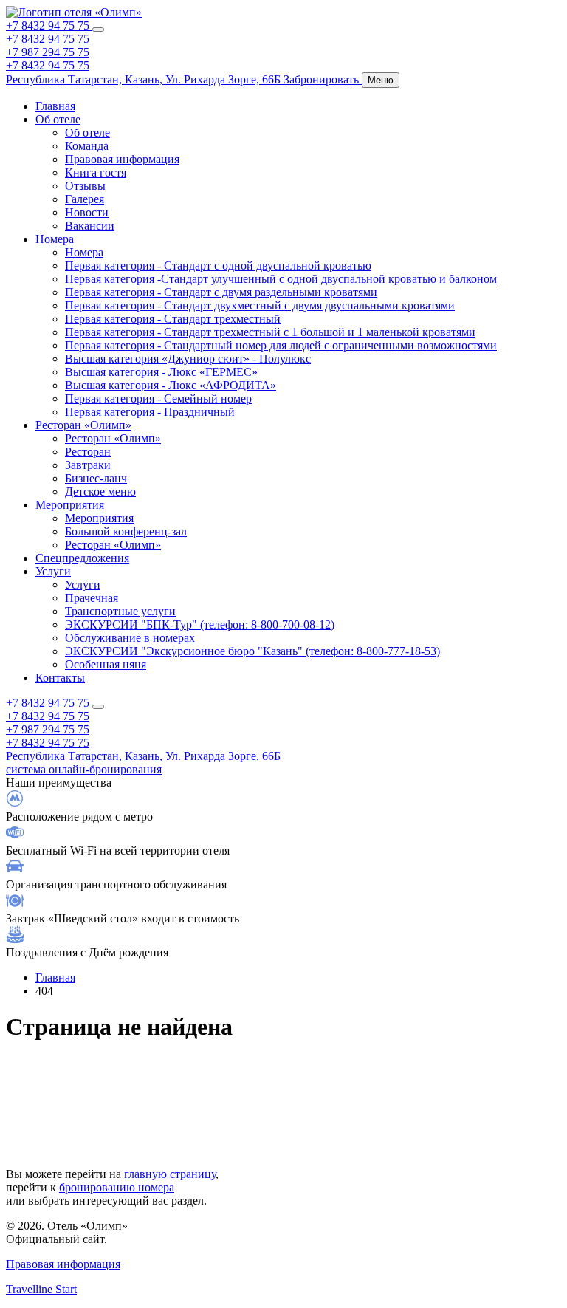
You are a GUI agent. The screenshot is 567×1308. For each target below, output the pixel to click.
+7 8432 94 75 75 (49, 25)
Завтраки (88, 465)
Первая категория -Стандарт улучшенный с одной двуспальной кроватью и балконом (281, 279)
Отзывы (85, 185)
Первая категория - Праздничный (150, 411)
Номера (54, 239)
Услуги (53, 571)
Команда (87, 146)
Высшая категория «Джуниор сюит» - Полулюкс (188, 358)
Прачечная (91, 598)
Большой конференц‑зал (126, 531)
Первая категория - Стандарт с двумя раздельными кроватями (221, 292)
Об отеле (57, 119)
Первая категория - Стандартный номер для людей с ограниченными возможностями (281, 345)
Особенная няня (105, 664)
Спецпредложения (82, 558)
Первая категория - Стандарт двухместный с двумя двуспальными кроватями (260, 305)
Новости (87, 212)
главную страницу (170, 1174)
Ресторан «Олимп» (83, 425)
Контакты (60, 677)
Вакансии (89, 225)
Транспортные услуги (120, 611)
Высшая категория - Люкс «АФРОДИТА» (170, 385)
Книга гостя (95, 172)
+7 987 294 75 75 (47, 52)
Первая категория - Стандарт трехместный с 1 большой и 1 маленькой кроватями (270, 332)
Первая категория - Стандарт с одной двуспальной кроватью (218, 265)
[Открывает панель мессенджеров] (98, 29)
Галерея (84, 199)
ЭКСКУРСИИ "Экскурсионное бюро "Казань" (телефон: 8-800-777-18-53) (252, 651)
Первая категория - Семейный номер (158, 398)
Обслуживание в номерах (130, 637)
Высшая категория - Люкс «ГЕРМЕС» (161, 372)
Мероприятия (69, 505)
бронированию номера (116, 1187)
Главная (55, 106)
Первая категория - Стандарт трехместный (173, 318)
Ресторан (88, 451)
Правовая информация (122, 159)
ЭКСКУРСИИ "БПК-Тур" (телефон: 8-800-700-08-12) (199, 624)
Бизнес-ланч (96, 478)
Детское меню (100, 491)
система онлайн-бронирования (84, 769)
